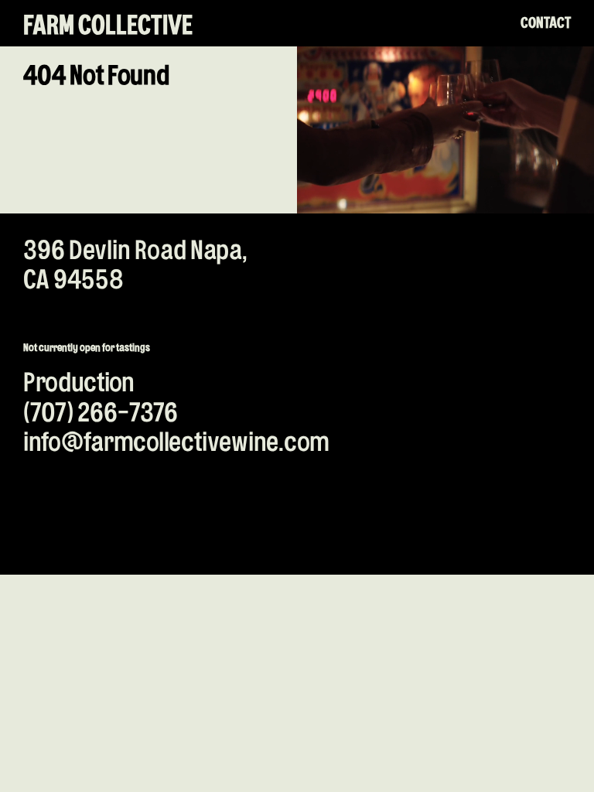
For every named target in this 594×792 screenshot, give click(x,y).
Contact (546, 23)
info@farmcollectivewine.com (176, 443)
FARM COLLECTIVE (108, 27)
